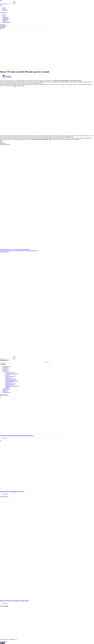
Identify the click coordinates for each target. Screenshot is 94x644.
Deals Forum (5, 19)
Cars (7, 375)
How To (4, 14)
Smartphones (8, 77)
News (4, 16)
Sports (7, 387)
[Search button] (14, 357)
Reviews (5, 21)
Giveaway (5, 369)
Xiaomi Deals (6, 18)
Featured (5, 367)
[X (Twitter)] (2, 643)
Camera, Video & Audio (11, 373)
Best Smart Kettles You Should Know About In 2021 (12, 491)
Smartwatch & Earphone (11, 386)
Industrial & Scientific (10, 381)
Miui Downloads (6, 22)
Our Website (5, 388)
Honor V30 (3, 143)
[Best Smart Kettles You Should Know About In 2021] (44, 488)
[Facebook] (1, 643)
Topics (4, 391)
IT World (7, 382)
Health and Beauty (10, 378)
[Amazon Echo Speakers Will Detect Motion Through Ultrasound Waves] (32, 432)
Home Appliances (9, 380)
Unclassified (5, 392)
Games (7, 377)
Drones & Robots (9, 376)
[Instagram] (4, 643)
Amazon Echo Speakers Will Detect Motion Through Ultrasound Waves (17, 435)
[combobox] (6, 358)
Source (1, 140)
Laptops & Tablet (9, 383)
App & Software (9, 372)
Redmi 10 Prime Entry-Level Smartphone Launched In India (14, 600)
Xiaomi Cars (5, 17)
